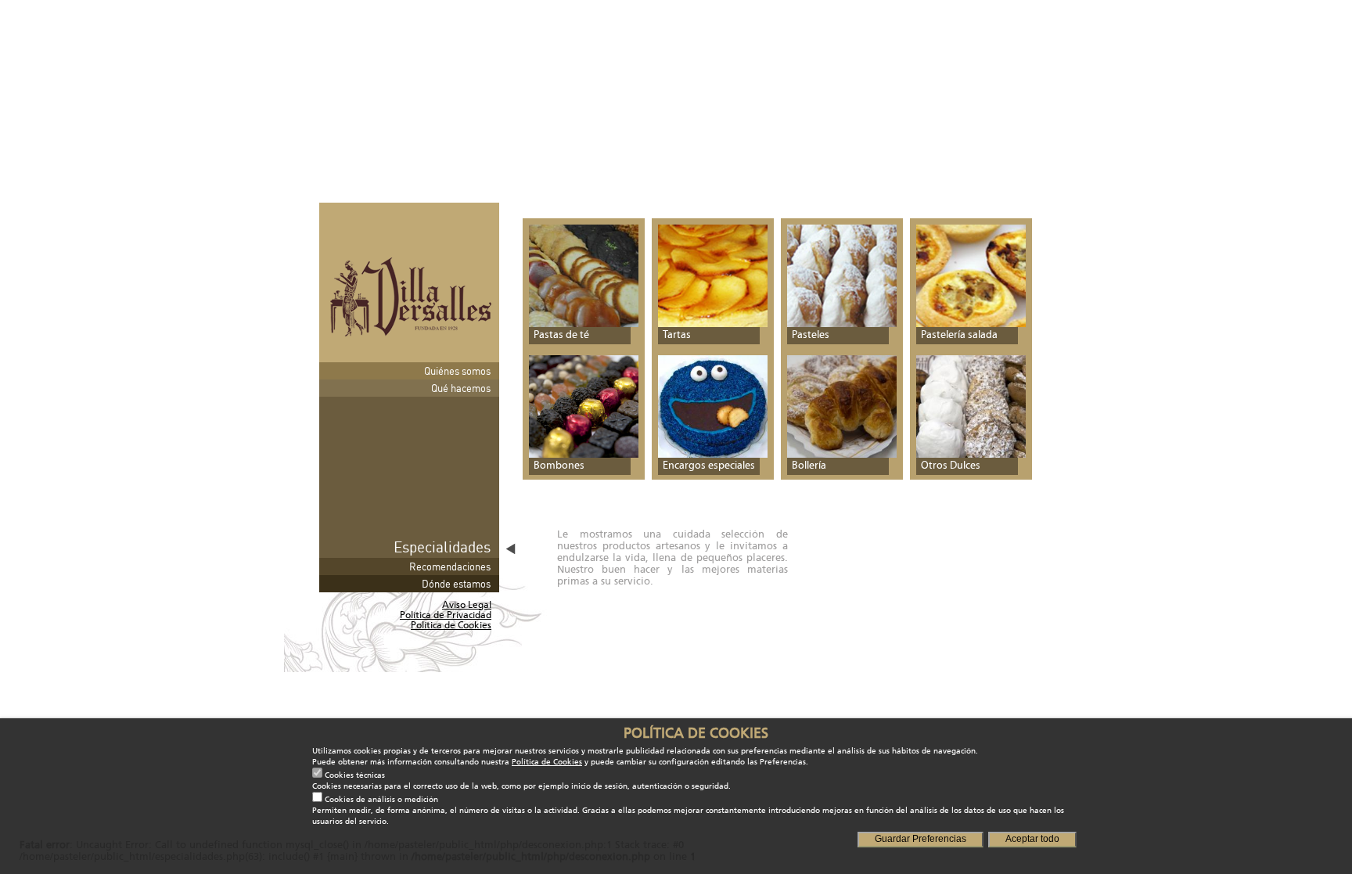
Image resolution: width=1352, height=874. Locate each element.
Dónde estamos (456, 583)
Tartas (677, 335)
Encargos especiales (709, 466)
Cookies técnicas (355, 775)
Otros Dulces (950, 466)
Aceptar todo (1032, 838)
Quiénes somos (457, 371)
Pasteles (810, 335)
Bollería (809, 466)
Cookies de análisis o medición (381, 799)
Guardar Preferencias (920, 838)
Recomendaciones (450, 566)
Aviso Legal (466, 604)
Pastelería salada (959, 335)
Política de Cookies (451, 625)
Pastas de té (561, 335)
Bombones (559, 466)
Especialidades (442, 547)
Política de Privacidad (445, 615)
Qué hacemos (461, 388)
